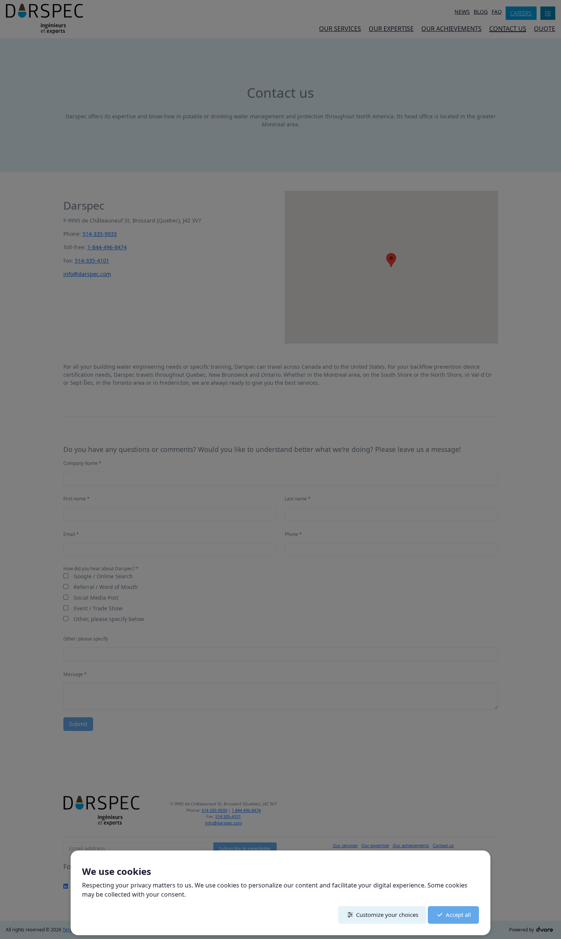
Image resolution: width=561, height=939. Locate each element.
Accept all (458, 914)
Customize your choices (387, 914)
